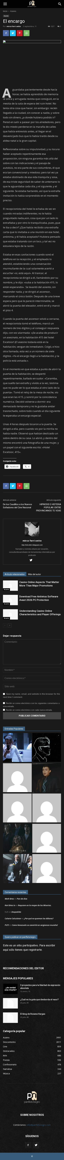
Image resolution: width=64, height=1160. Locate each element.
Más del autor (34, 574)
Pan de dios (22, 898)
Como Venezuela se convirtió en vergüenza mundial (35, 925)
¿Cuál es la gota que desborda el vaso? (39, 999)
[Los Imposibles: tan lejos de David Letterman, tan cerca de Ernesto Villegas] (17, 869)
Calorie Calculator (13, 918)
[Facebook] (28, 1145)
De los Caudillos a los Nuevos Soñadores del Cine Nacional (17, 506)
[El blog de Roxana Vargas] (10, 1017)
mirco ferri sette (14, 26)
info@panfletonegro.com (39, 1124)
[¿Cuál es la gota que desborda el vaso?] (10, 1003)
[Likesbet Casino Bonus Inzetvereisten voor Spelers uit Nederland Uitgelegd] (46, 808)
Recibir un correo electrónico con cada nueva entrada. (29, 710)
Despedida (16, 912)
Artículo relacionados (15, 574)
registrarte (35, 949)
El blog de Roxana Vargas (32, 1014)
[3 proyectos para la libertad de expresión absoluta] (10, 989)
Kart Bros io (10, 905)
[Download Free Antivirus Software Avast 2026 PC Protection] (10, 600)
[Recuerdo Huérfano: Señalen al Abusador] (46, 778)
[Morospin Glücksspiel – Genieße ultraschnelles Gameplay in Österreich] (46, 838)
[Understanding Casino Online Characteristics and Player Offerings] (10, 614)
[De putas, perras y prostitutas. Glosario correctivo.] (46, 748)
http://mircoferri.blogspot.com (32, 545)
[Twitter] (32, 560)
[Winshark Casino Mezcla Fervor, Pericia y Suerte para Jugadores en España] (17, 808)
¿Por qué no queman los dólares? (38, 918)
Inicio (5, 11)
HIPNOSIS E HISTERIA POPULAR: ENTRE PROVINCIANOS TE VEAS (48, 507)
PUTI (7, 925)
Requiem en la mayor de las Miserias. (34, 905)
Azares (13, 11)
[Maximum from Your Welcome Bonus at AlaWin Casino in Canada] (17, 778)
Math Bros (9, 898)
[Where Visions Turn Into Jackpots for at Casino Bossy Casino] (46, 869)
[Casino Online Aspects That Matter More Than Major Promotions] (10, 585)
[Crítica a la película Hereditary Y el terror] (17, 838)
